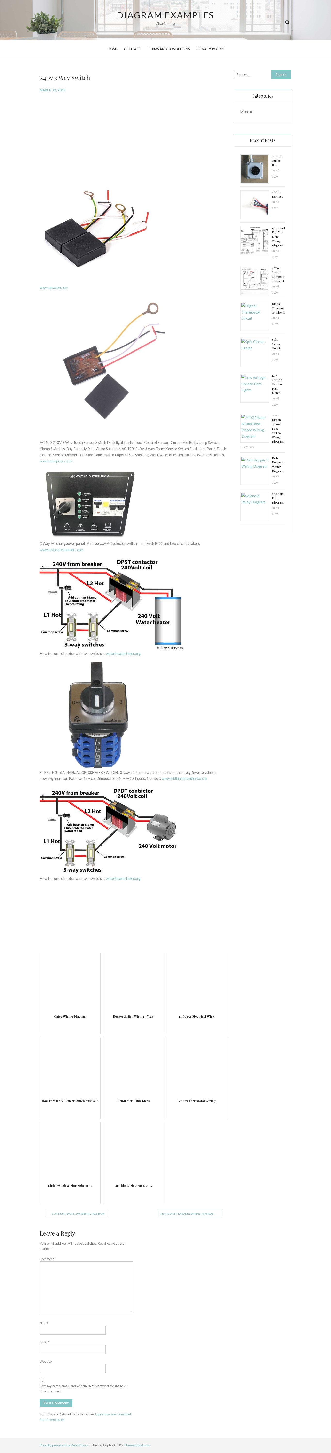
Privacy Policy (210, 49)
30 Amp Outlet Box (277, 160)
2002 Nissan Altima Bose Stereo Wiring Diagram (278, 428)
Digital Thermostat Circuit (278, 308)
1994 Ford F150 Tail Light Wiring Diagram (278, 236)
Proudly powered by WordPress (64, 1445)
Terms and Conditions (169, 49)
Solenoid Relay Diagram (278, 498)
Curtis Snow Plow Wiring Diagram (78, 1213)
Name (45, 1323)
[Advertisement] (133, 131)
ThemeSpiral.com (137, 1445)
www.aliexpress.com (56, 461)
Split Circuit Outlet (276, 344)
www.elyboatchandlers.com (62, 549)
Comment (48, 1259)
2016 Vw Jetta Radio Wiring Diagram (187, 1213)
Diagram (246, 111)
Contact (132, 49)
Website (46, 1361)
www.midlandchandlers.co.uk (184, 778)
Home (113, 49)
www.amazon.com (54, 287)
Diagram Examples (165, 15)
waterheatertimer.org (123, 653)
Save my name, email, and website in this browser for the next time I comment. (83, 1388)
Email (44, 1342)
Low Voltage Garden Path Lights (277, 384)
